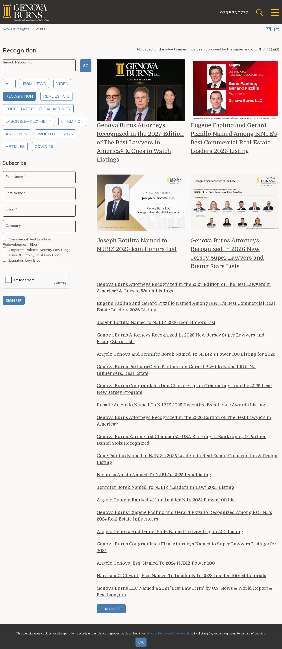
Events (39, 29)
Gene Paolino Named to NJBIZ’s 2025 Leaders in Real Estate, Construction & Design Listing (187, 459)
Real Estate (56, 96)
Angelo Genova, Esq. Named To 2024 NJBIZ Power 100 (156, 563)
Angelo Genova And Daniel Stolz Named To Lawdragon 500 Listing (170, 531)
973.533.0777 (234, 12)
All (9, 83)
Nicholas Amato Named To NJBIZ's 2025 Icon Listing (154, 474)
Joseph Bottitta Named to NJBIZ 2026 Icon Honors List (137, 244)
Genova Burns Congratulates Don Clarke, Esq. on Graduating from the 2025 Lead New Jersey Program (184, 389)
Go (86, 65)
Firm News (34, 83)
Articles (15, 146)
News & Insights (16, 29)
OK (141, 642)
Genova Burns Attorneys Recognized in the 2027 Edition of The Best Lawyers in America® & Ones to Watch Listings (140, 142)
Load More (111, 608)
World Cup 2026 (55, 133)
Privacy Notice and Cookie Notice (169, 633)
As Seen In (17, 133)
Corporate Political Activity (38, 108)
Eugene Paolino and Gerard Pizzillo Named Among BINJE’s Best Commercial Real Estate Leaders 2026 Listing (234, 138)
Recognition (19, 96)
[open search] (259, 13)
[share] (276, 29)
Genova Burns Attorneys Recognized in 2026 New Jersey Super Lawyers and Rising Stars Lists (227, 253)
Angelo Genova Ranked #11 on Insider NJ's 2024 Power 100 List (166, 499)
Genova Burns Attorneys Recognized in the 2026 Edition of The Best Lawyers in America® (184, 421)
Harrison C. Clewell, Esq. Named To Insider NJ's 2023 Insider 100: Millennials (181, 575)
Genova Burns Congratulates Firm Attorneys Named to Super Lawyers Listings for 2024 (186, 547)
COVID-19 (44, 146)
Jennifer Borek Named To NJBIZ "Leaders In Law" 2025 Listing (165, 487)
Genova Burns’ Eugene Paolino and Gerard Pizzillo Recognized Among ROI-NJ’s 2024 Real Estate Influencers (184, 516)
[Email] (268, 29)
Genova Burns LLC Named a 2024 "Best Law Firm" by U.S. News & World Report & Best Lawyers (184, 591)
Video (62, 83)
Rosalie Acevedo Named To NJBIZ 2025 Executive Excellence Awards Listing (181, 404)
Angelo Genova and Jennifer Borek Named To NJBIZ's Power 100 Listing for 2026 (186, 354)
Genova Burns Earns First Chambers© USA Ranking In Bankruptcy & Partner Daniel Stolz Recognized (181, 440)
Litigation (72, 121)
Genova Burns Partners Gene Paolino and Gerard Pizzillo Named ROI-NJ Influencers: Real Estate (176, 370)
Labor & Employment (28, 121)
